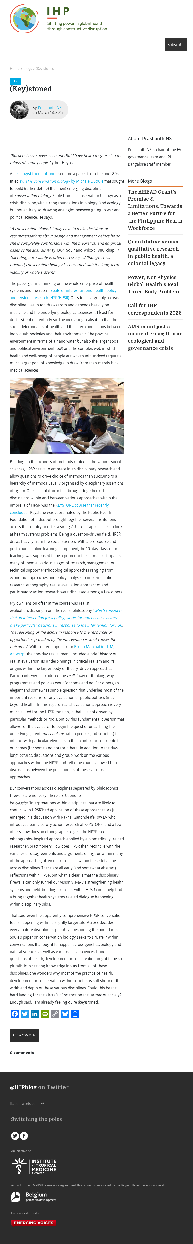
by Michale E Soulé (61, 181)
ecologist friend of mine (36, 173)
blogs (27, 68)
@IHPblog (23, 1087)
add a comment (24, 1035)
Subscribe (176, 44)
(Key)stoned (45, 68)
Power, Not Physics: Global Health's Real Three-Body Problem (153, 285)
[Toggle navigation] (17, 45)
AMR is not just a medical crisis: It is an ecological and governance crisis (155, 337)
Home (14, 68)
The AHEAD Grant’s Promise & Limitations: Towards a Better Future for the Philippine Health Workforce (155, 210)
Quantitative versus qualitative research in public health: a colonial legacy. (153, 252)
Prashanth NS (49, 107)
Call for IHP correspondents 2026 (155, 309)
